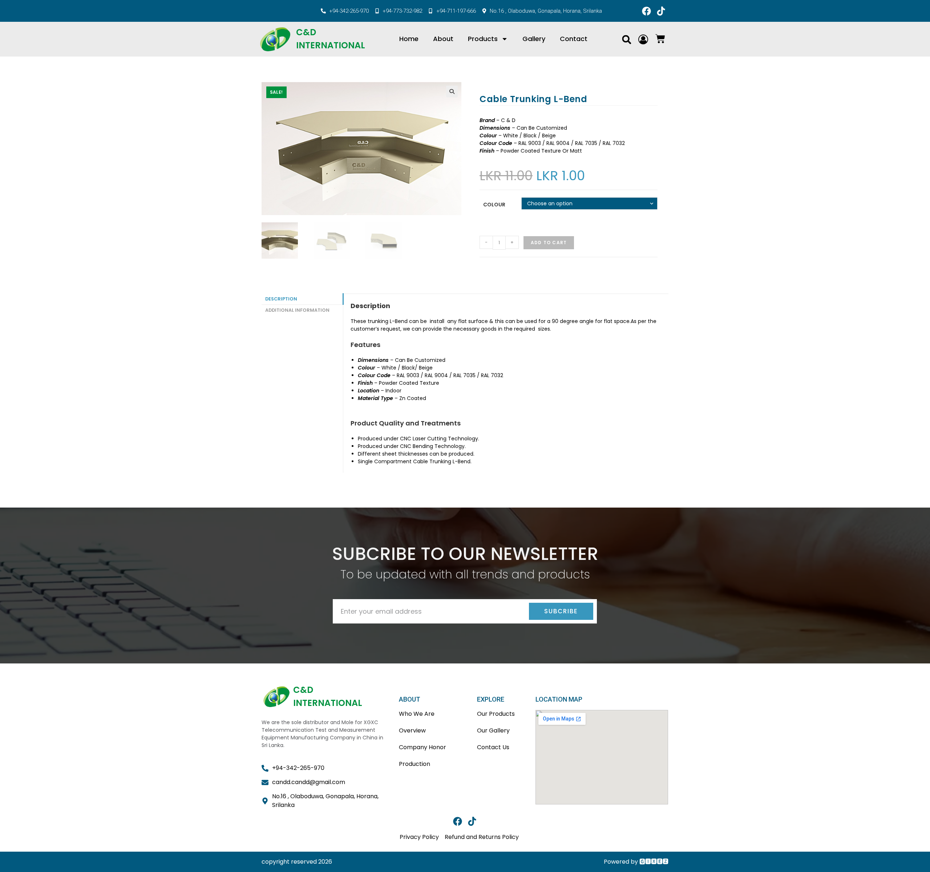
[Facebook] (646, 11)
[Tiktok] (661, 11)
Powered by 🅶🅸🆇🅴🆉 (636, 861)
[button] (626, 39)
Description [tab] (281, 299)
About (443, 38)
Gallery (533, 38)
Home (408, 38)
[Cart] (660, 39)
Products (483, 38)
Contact (573, 38)
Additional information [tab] (297, 310)
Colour (494, 204)
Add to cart (549, 242)
